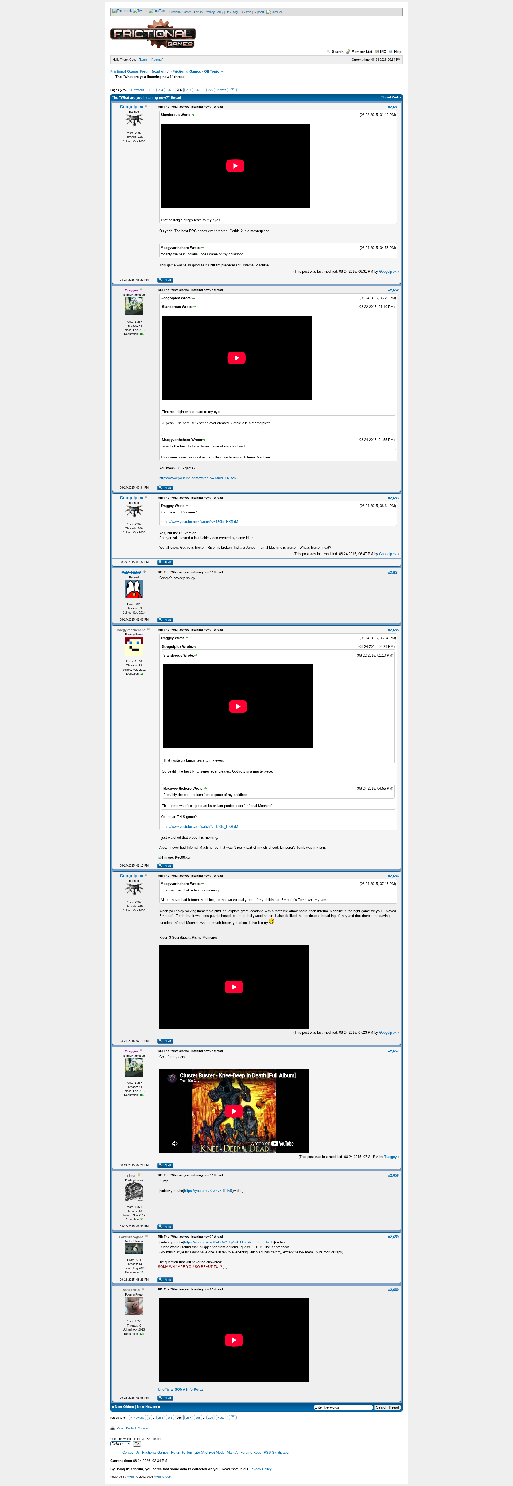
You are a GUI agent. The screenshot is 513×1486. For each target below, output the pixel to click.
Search (338, 52)
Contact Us (131, 1452)
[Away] (139, 1175)
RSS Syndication (277, 1452)
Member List (362, 52)
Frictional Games (180, 12)
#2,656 (393, 876)
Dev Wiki (245, 12)
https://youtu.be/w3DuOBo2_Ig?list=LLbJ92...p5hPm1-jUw (229, 1242)
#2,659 (393, 1237)
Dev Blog (232, 12)
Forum (198, 12)
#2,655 (393, 630)
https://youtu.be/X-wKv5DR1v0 (208, 1191)
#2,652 (393, 290)
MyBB (131, 1476)
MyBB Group (162, 1476)
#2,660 (393, 1290)
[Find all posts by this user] (165, 281)
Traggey (390, 1157)
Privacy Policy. (261, 1469)
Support (259, 12)
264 (160, 90)
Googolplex (388, 272)
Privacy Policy (214, 12)
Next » (221, 90)
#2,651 (393, 107)
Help (398, 52)
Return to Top (181, 1452)
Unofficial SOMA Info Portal (181, 1389)
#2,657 (393, 1051)
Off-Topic (211, 71)
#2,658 (393, 1175)
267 (188, 90)
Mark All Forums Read (244, 1452)
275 (210, 90)
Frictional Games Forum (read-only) (139, 71)
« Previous (137, 90)
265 (170, 90)
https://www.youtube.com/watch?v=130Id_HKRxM (198, 478)
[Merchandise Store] (274, 12)
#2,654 (393, 573)
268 (198, 90)
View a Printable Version (132, 1428)
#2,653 (393, 498)
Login (143, 59)
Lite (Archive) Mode (209, 1452)
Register (156, 59)
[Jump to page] (233, 90)
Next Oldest (124, 1407)
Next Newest (147, 1407)
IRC (383, 52)
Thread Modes (391, 97)
